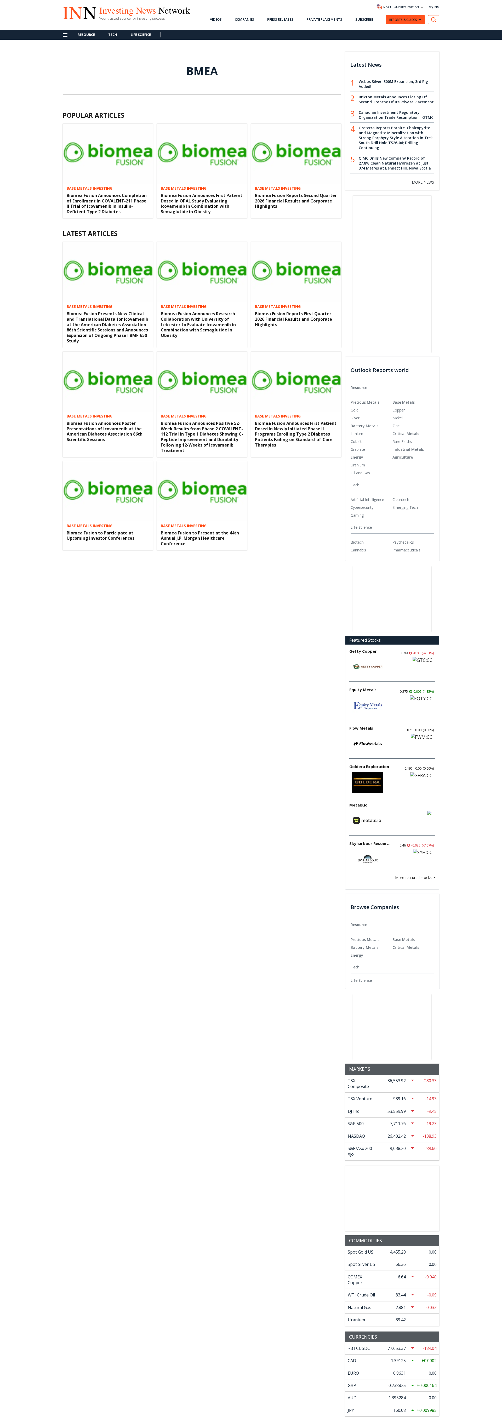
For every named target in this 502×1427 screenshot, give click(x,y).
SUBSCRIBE (364, 19)
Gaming (357, 515)
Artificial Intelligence (367, 499)
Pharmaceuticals (406, 550)
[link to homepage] (77, 12)
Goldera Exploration (369, 766)
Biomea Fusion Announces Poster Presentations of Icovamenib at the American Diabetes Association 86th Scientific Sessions (104, 431)
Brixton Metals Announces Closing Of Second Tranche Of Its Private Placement (396, 99)
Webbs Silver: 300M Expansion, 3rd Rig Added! (393, 84)
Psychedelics (403, 542)
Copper (398, 410)
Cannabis (358, 550)
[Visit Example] (433, 19)
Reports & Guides (403, 20)
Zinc (396, 425)
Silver (355, 417)
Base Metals (403, 402)
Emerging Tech (405, 507)
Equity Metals (362, 689)
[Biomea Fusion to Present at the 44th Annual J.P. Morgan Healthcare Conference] (202, 491)
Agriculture (402, 457)
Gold (354, 410)
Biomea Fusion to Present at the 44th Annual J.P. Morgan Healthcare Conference (200, 538)
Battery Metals (364, 425)
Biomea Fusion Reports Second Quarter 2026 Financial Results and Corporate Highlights (296, 201)
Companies (244, 19)
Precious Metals (365, 402)
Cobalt (356, 441)
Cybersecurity (362, 507)
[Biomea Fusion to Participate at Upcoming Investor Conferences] (108, 491)
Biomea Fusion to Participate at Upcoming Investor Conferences (100, 535)
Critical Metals (405, 433)
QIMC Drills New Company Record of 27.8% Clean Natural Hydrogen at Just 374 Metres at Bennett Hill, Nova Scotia (395, 163)
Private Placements (324, 19)
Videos (216, 19)
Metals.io (358, 805)
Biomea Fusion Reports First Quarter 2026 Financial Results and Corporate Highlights (293, 319)
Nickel (397, 417)
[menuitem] (371, 410)
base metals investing (89, 188)
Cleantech (400, 499)
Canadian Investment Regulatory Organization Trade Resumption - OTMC (396, 115)
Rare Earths (402, 441)
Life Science (141, 34)
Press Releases (280, 19)
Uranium (358, 464)
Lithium (357, 433)
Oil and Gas (360, 472)
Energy (357, 457)
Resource (86, 34)
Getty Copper (363, 651)
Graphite (358, 449)
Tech (112, 34)
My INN (434, 7)
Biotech (357, 542)
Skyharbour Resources (370, 843)
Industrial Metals (408, 449)
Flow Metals (361, 728)
